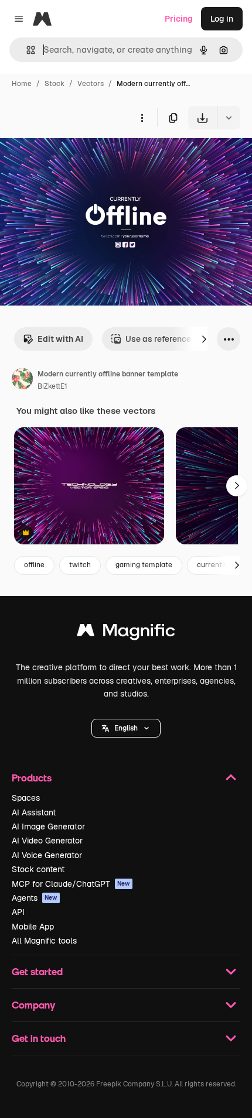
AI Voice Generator (47, 855)
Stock (54, 83)
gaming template (143, 565)
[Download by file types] (228, 117)
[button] (126, 728)
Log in (221, 18)
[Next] (203, 339)
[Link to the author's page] (22, 380)
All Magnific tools (44, 940)
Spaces (26, 798)
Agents (34, 898)
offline (34, 565)
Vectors (90, 83)
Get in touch (39, 1038)
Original (75, 156)
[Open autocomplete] (26, 50)
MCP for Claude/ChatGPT (71, 884)
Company (33, 1005)
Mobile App (33, 926)
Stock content (38, 869)
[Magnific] (126, 633)
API (18, 912)
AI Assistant (34, 812)
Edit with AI (60, 339)
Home (22, 83)
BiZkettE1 (52, 386)
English (126, 728)
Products (32, 777)
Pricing (179, 18)
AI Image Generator (48, 826)
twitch (80, 565)
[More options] (142, 117)
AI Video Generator (47, 840)
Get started (37, 971)
